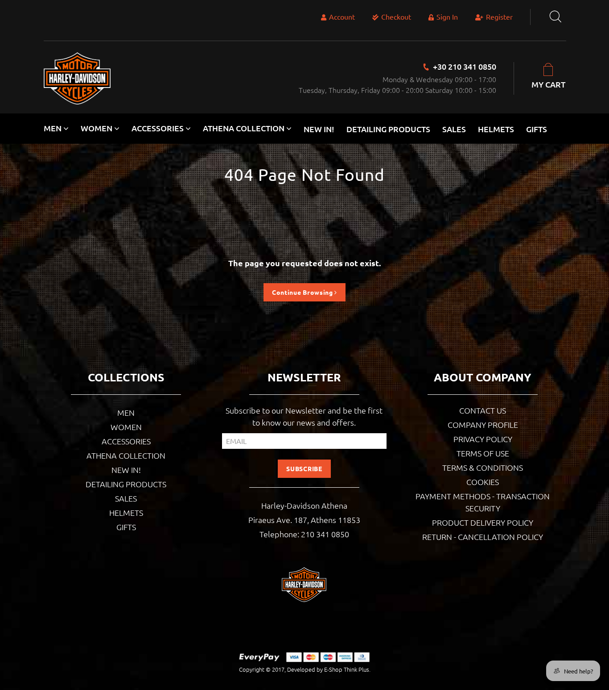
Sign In (447, 16)
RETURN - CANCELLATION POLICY (482, 536)
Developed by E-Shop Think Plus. (328, 669)
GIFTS (536, 129)
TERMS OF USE (483, 453)
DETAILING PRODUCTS (388, 129)
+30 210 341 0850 (464, 66)
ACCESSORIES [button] (158, 128)
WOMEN (126, 427)
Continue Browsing (303, 292)
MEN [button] (53, 128)
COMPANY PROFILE (483, 424)
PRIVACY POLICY (482, 439)
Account (342, 16)
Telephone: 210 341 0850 (304, 534)
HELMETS (496, 129)
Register (499, 16)
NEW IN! (319, 129)
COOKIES (482, 482)
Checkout (396, 16)
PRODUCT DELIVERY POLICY (482, 522)
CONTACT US (482, 410)
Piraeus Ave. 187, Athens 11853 (304, 519)
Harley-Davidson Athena (304, 505)
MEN (126, 412)
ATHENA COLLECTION (125, 455)
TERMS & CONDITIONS (482, 467)
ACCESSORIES (126, 441)
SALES (454, 129)
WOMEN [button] (97, 128)
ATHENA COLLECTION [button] (244, 128)
